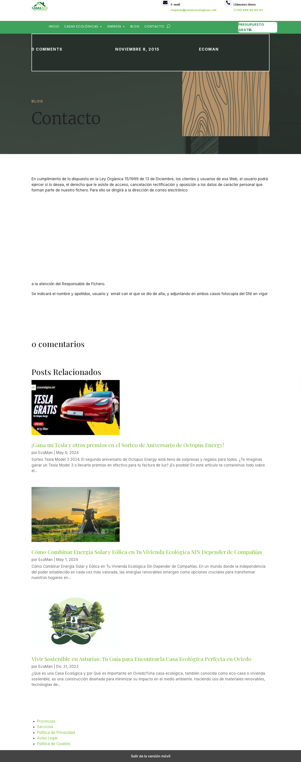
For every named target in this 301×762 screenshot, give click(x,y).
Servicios (45, 727)
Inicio (54, 27)
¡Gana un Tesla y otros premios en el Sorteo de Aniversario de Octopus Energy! (128, 444)
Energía (114, 27)
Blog (134, 27)
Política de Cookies (54, 744)
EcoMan (209, 49)
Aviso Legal (47, 738)
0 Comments (47, 49)
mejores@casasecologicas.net (193, 10)
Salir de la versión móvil (150, 756)
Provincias (46, 721)
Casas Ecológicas (81, 27)
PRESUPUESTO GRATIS (251, 27)
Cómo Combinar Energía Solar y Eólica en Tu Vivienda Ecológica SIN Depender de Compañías (147, 551)
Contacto (154, 27)
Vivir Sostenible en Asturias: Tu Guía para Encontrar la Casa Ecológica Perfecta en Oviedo (141, 658)
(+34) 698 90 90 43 (248, 10)
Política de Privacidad (56, 732)
